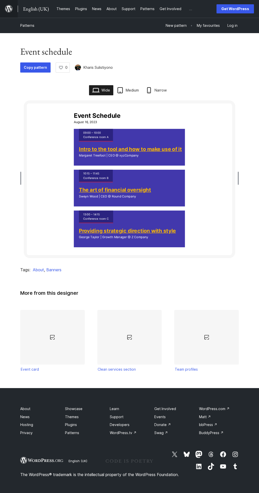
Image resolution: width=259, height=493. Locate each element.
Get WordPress (235, 9)
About (38, 269)
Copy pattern (35, 67)
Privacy (26, 433)
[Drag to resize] (22, 178)
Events (160, 417)
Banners (53, 269)
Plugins (71, 424)
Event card (30, 369)
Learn (114, 409)
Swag (161, 433)
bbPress (208, 424)
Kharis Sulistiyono (98, 67)
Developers (120, 424)
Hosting (26, 424)
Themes (72, 417)
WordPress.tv (123, 433)
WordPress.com (214, 409)
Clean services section (117, 369)
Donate (162, 424)
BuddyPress (211, 433)
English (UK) (78, 461)
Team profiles (186, 369)
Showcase (73, 409)
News (25, 417)
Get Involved (165, 409)
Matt (205, 417)
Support (116, 417)
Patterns (27, 25)
